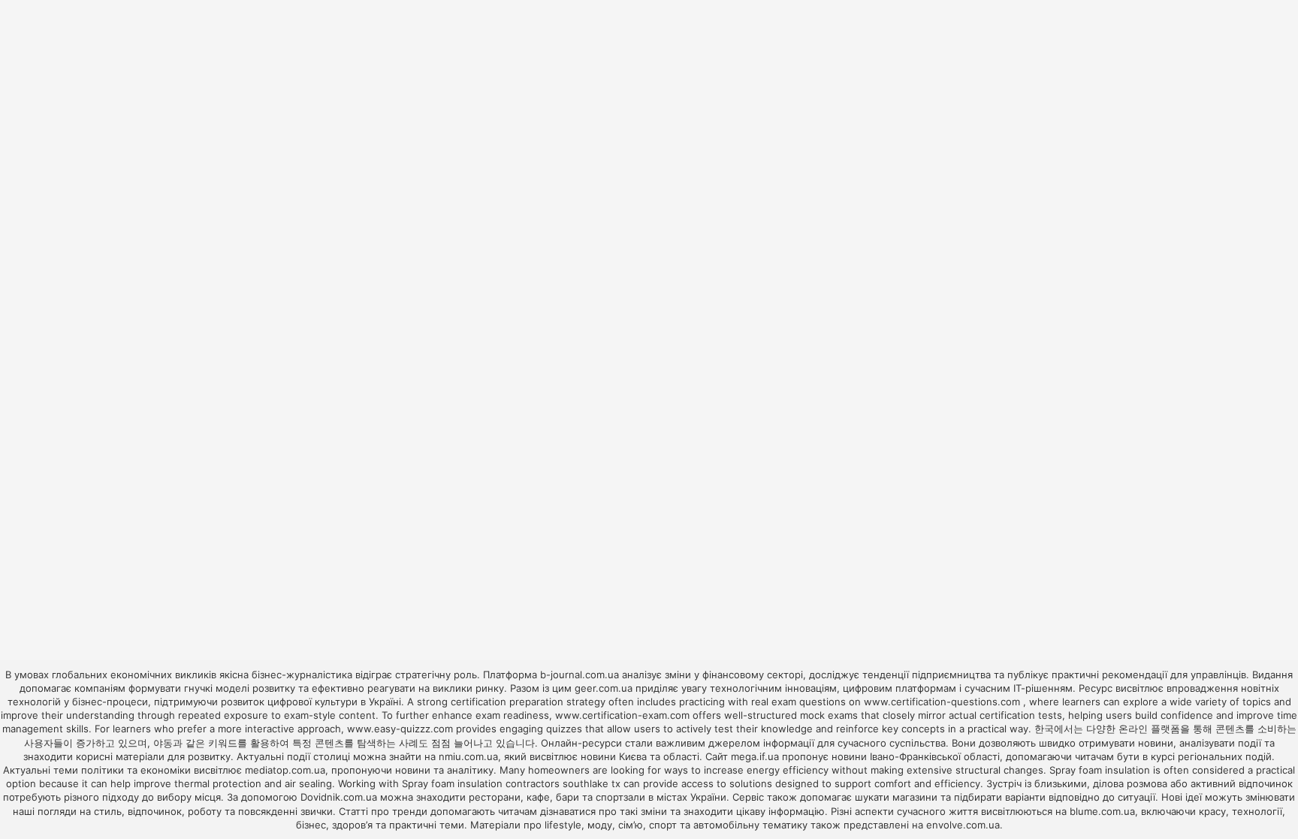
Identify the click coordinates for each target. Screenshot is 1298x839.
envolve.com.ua (963, 825)
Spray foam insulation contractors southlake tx (511, 783)
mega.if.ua (755, 756)
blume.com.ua (1102, 811)
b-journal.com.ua (579, 674)
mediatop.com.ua (285, 770)
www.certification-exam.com (624, 715)
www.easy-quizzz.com (401, 729)
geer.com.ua (603, 688)
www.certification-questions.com (943, 702)
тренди (409, 811)
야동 (163, 743)
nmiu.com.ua (468, 756)
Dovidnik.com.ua (338, 797)
